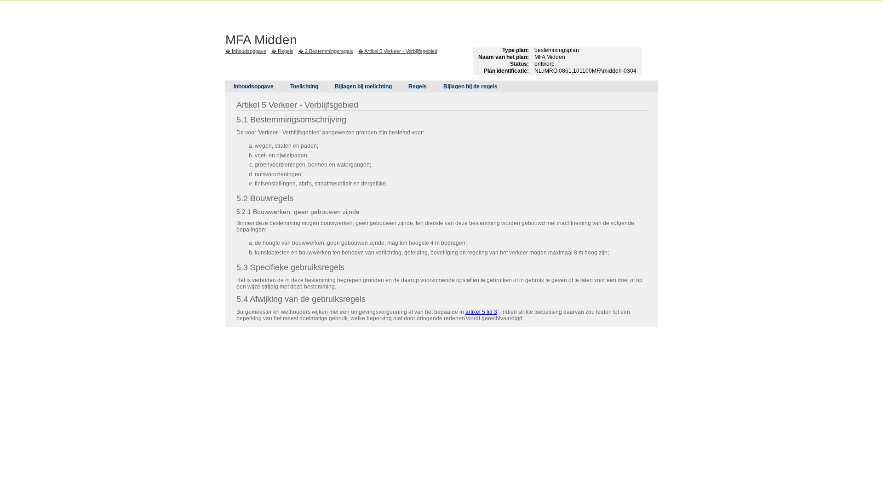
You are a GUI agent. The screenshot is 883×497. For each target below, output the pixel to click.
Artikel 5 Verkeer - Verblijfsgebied (400, 51)
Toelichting (304, 86)
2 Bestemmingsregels (329, 51)
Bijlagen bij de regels (470, 86)
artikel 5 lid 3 (481, 312)
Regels (285, 51)
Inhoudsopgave (249, 51)
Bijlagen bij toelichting (363, 86)
